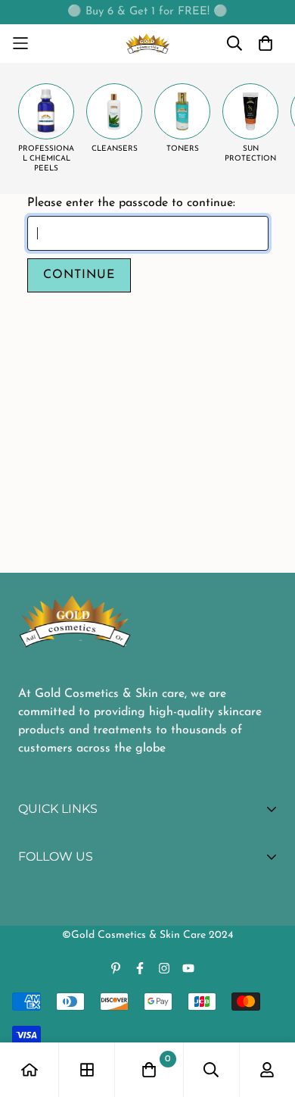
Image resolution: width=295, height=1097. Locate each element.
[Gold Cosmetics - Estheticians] (147, 43)
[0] (149, 1069)
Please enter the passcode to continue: (131, 203)
